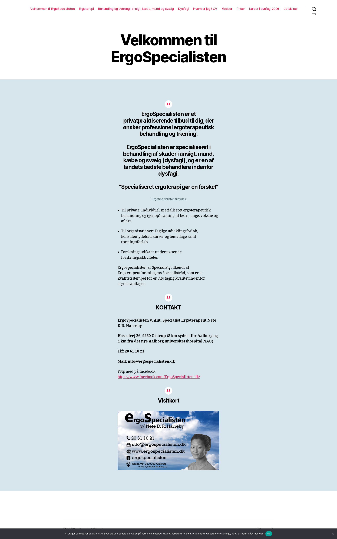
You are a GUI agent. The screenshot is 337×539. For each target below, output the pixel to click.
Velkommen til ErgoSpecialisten (52, 9)
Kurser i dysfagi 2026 (264, 9)
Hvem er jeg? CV (205, 9)
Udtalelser (290, 9)
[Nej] (332, 533)
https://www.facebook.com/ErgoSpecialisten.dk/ (159, 377)
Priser (241, 9)
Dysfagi (183, 9)
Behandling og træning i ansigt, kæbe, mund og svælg (136, 9)
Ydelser (227, 9)
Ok (268, 533)
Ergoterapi (86, 9)
